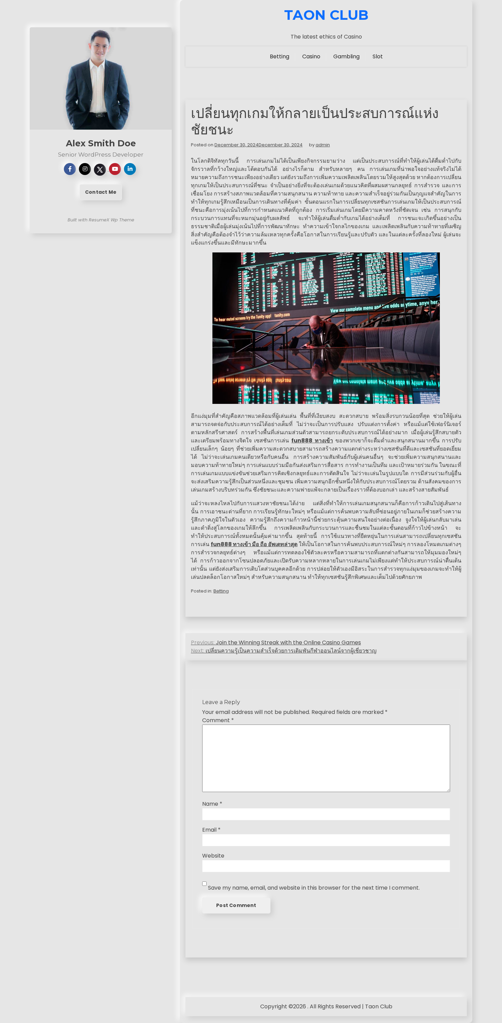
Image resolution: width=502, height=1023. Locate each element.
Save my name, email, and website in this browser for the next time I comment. (314, 888)
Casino (311, 56)
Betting (279, 56)
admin (323, 145)
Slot (378, 56)
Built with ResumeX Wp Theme (101, 220)
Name (212, 804)
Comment (218, 720)
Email (211, 830)
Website (213, 856)
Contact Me (100, 192)
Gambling (346, 56)
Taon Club (326, 15)
